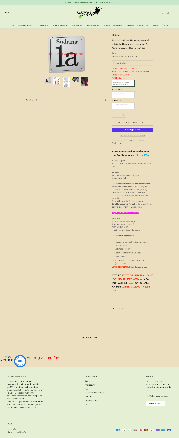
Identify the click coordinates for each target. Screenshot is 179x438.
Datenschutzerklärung (94, 392)
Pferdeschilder (43, 25)
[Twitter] (119, 308)
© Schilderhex (12, 429)
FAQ (86, 404)
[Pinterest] (122, 308)
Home (12, 25)
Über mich (165, 25)
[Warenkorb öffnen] (173, 13)
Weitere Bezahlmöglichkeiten (132, 135)
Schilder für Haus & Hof (26, 25)
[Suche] (168, 13)
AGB (86, 389)
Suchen (88, 381)
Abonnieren (155, 403)
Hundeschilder (77, 25)
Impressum (90, 385)
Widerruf (88, 396)
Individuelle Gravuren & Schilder (138, 25)
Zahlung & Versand (93, 400)
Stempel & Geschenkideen (113, 25)
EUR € (7, 13)
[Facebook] (117, 308)
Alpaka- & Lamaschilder (60, 25)
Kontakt (155, 25)
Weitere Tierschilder (93, 25)
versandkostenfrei (129, 56)
